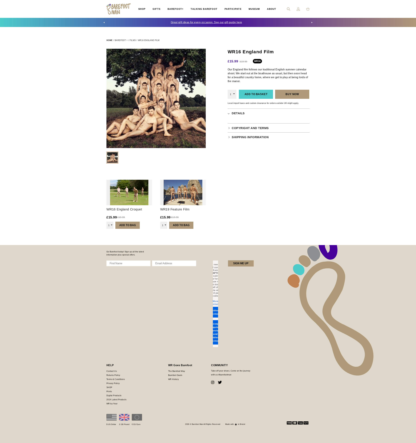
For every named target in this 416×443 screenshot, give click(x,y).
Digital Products (113, 395)
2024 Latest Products (116, 399)
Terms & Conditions (115, 379)
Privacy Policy (113, 383)
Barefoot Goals (175, 375)
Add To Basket (256, 94)
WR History (173, 379)
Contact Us (111, 371)
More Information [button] (215, 302)
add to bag (127, 225)
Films (133, 40)
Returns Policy (113, 375)
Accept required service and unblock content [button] (215, 332)
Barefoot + (121, 40)
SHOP (109, 387)
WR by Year (111, 404)
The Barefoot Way (176, 371)
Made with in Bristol (235, 424)
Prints (109, 391)
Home (109, 40)
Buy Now (292, 94)
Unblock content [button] (215, 312)
